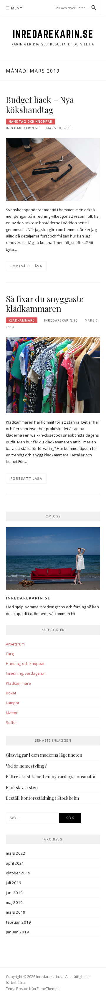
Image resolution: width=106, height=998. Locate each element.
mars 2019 (15, 912)
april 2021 (15, 863)
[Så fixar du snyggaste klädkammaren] (53, 374)
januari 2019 (17, 932)
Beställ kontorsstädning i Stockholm (42, 798)
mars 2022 (15, 853)
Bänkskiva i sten (22, 787)
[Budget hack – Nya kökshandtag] (53, 169)
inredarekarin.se (22, 128)
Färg (10, 653)
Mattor (12, 712)
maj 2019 (14, 902)
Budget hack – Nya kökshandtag (40, 104)
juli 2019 (13, 882)
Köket (11, 693)
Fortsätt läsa (26, 266)
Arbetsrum (15, 644)
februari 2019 (18, 922)
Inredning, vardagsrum (26, 673)
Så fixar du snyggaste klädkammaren (45, 303)
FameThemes (48, 988)
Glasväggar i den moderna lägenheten (44, 755)
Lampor (12, 702)
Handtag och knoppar (30, 121)
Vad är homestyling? (26, 766)
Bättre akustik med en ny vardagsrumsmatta (50, 776)
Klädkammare (21, 320)
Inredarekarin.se (53, 34)
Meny (16, 8)
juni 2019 (14, 892)
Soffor (11, 722)
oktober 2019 (18, 873)
